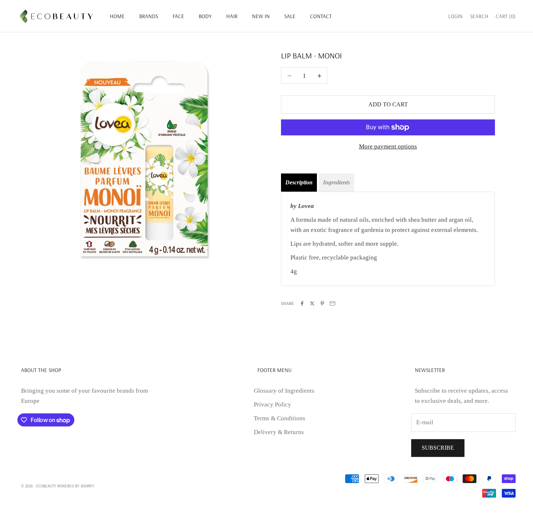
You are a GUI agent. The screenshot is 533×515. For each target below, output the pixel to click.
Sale (290, 16)
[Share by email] (332, 303)
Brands (148, 16)
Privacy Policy (272, 404)
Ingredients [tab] (336, 182)
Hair (231, 16)
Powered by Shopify (75, 486)
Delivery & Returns (279, 432)
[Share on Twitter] (312, 303)
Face (178, 16)
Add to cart (388, 104)
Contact (321, 16)
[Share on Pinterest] (322, 303)
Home (117, 16)
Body (205, 16)
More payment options (388, 146)
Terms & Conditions (279, 418)
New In (261, 16)
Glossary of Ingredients (284, 390)
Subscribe (438, 448)
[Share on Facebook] (302, 303)
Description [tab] (299, 182)
